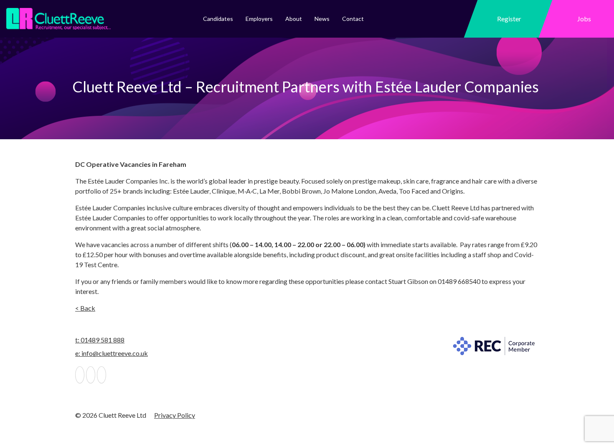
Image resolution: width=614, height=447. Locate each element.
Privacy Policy (174, 415)
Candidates (218, 18)
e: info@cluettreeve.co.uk (111, 353)
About (293, 18)
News (322, 18)
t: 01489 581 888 (99, 340)
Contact (353, 18)
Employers (259, 18)
